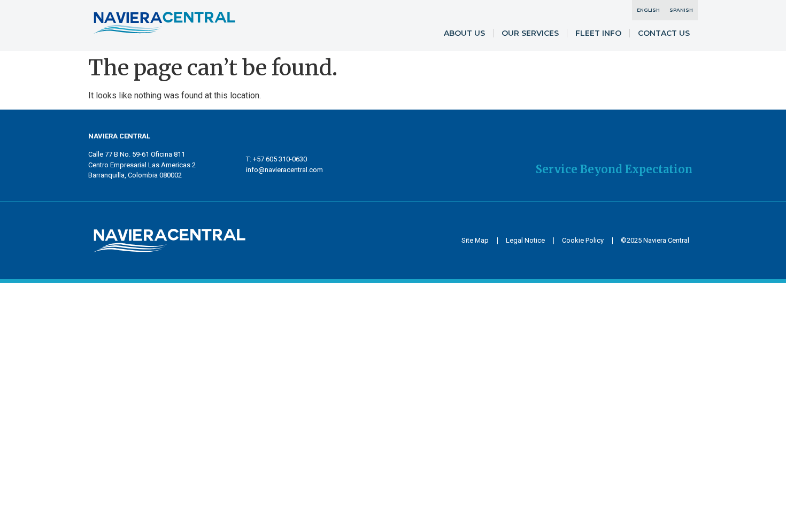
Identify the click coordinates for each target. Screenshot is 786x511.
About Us (464, 33)
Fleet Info (598, 33)
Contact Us (664, 33)
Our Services (530, 33)
